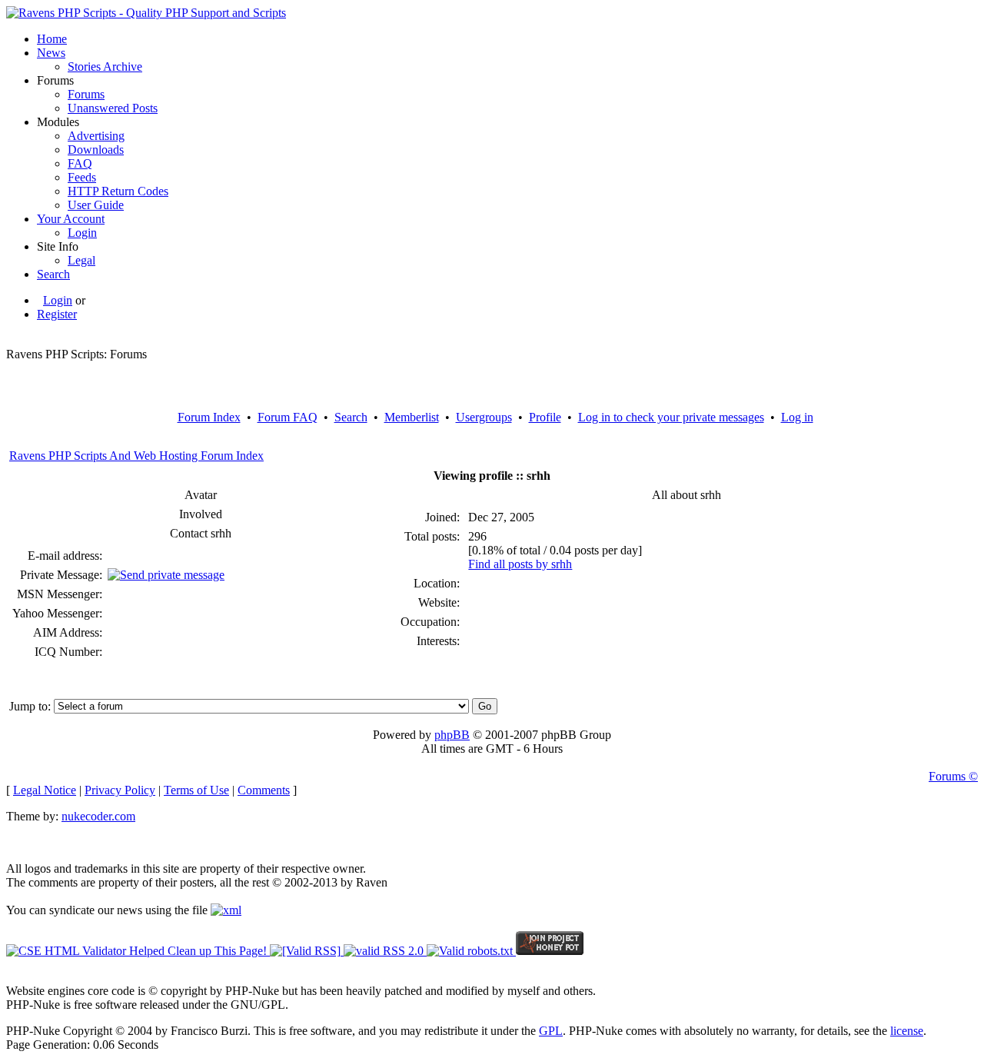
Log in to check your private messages (671, 417)
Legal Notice (44, 790)
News (51, 52)
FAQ (80, 163)
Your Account (71, 218)
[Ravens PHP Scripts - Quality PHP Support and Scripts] (146, 12)
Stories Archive (105, 66)
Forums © (953, 776)
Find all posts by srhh (520, 564)
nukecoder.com (98, 816)
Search (53, 274)
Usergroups (484, 417)
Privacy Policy (120, 790)
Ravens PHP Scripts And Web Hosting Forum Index (136, 455)
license (906, 1030)
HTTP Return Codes (118, 191)
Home (52, 38)
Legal (81, 260)
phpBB (452, 734)
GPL (551, 1030)
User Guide (96, 204)
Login (82, 232)
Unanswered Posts (113, 108)
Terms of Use (196, 790)
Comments (264, 790)
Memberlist (411, 417)
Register (57, 314)
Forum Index (209, 417)
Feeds (82, 177)
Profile (545, 417)
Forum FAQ (287, 417)
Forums (86, 94)
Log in (797, 417)
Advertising (96, 135)
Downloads (96, 149)
